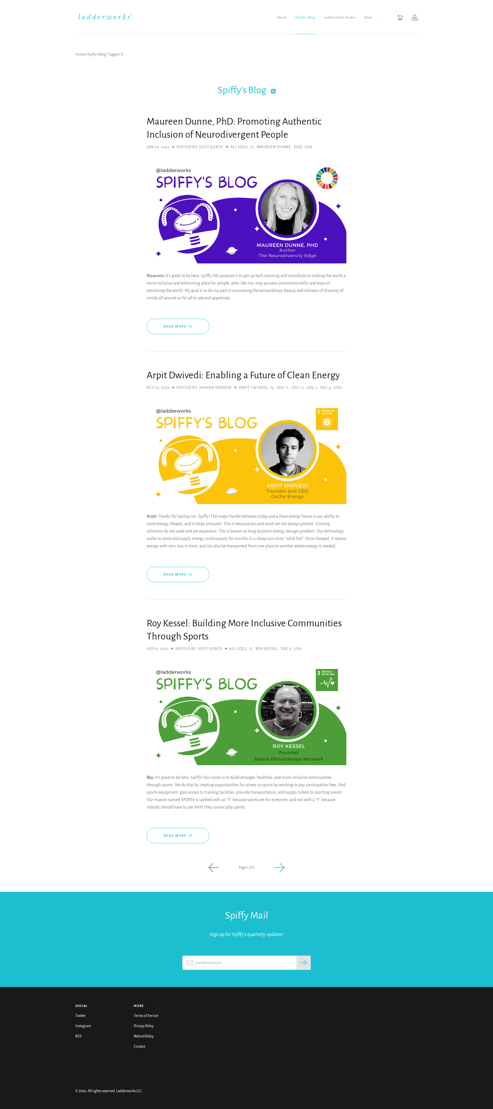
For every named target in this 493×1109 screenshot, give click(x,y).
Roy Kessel (267, 649)
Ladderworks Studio (339, 17)
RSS (78, 1036)
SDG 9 (325, 388)
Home (80, 54)
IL (252, 147)
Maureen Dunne (274, 147)
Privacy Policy (144, 1026)
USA (308, 147)
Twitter (80, 1016)
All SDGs (239, 147)
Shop (368, 17)
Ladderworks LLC (129, 1091)
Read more (175, 326)
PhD (298, 147)
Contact (139, 1047)
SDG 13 (298, 388)
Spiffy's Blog (305, 17)
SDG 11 (283, 388)
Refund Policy (144, 1036)
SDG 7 (312, 388)
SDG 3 (286, 649)
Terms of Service (146, 1016)
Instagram (83, 1026)
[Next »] (279, 867)
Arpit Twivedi (253, 388)
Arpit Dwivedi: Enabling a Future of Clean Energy (243, 375)
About (282, 17)
